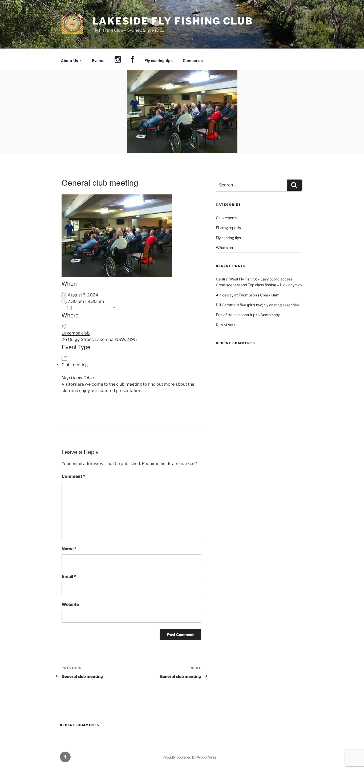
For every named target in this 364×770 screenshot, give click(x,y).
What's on (224, 247)
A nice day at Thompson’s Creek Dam (248, 295)
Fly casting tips (158, 60)
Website (70, 604)
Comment (73, 476)
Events (98, 60)
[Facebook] (132, 59)
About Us (69, 60)
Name (69, 548)
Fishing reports (228, 227)
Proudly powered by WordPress (189, 757)
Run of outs (225, 325)
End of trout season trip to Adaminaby (248, 314)
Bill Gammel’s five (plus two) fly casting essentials (258, 305)
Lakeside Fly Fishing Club (172, 21)
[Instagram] (118, 59)
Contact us (193, 60)
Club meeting (75, 364)
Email (69, 576)
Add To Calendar (91, 307)
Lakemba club (76, 333)
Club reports (226, 217)
